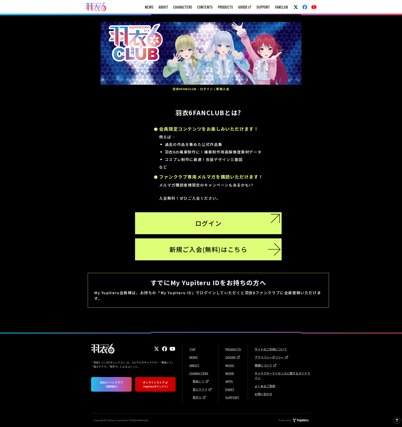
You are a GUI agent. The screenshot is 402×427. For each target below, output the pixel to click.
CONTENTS (205, 6)
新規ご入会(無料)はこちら (208, 249)
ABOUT (163, 6)
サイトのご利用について (271, 349)
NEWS (149, 6)
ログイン (208, 223)
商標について (263, 365)
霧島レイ (198, 381)
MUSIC (229, 365)
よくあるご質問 (265, 386)
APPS (229, 381)
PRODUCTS (225, 6)
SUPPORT (263, 6)
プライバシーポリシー (269, 357)
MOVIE (229, 373)
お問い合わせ (263, 394)
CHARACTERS (182, 6)
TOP (192, 349)
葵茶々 (197, 397)
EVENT (229, 389)
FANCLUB (281, 6)
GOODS (242, 6)
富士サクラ (200, 389)
